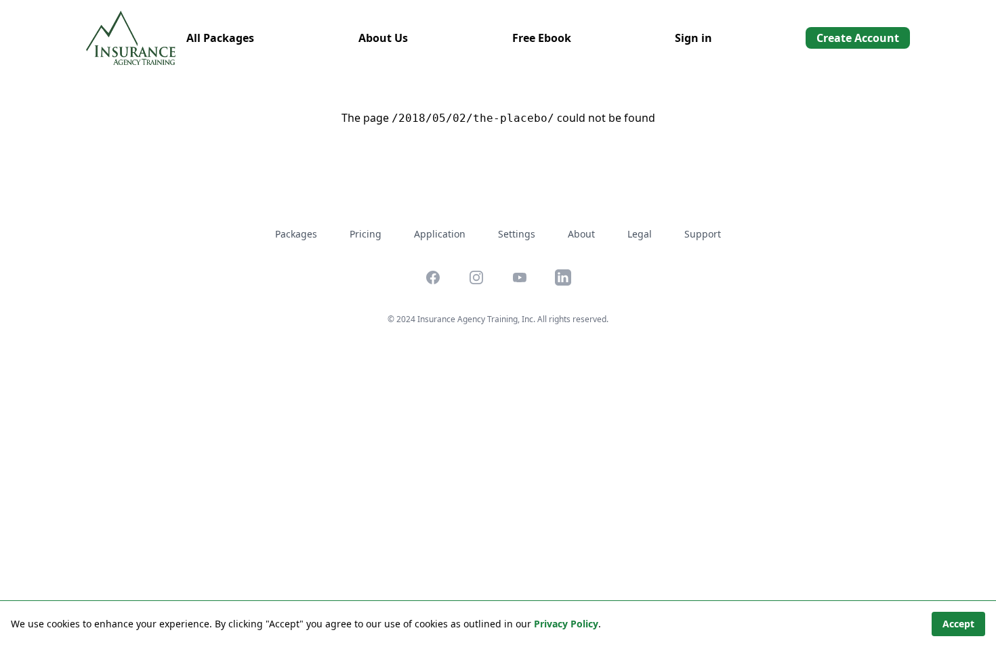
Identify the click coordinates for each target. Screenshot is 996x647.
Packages (296, 233)
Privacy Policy (566, 623)
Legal (639, 233)
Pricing (365, 233)
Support (702, 233)
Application (439, 233)
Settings (516, 233)
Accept (958, 623)
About (581, 233)
